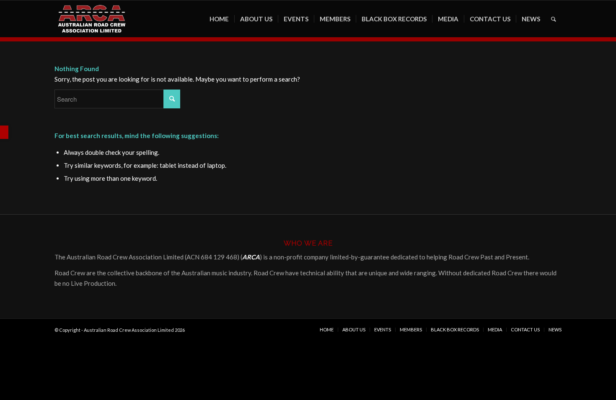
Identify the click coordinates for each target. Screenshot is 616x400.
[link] (4, 132)
